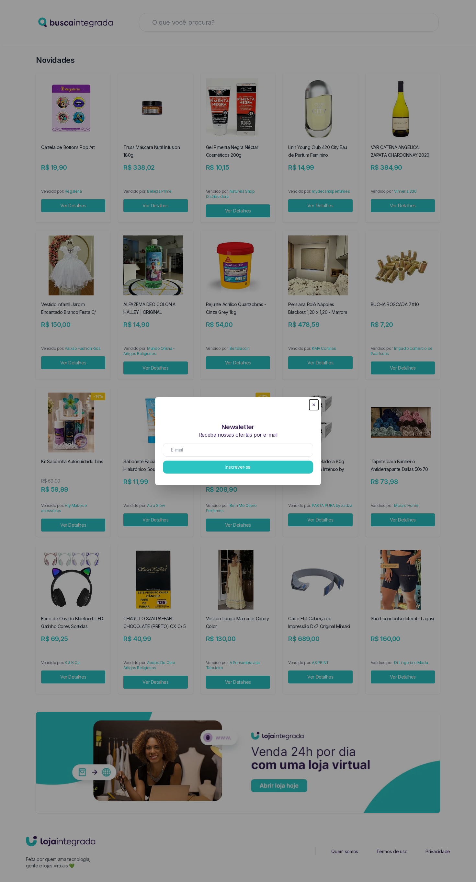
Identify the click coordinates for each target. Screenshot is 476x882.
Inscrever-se (238, 467)
